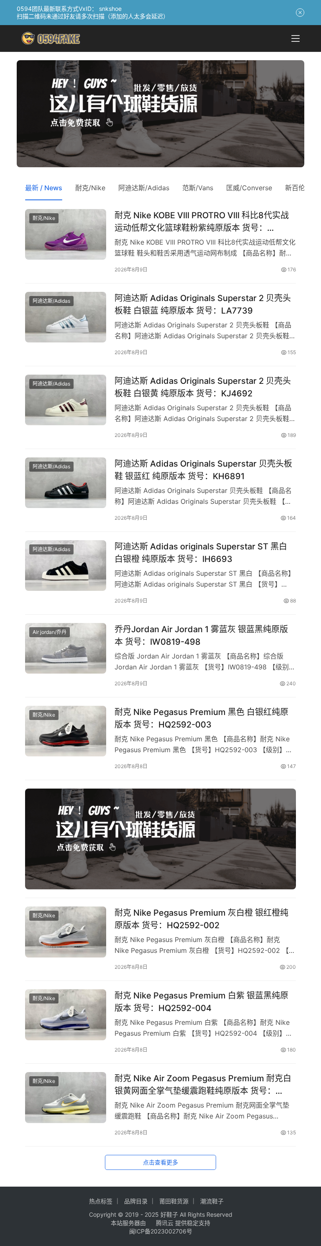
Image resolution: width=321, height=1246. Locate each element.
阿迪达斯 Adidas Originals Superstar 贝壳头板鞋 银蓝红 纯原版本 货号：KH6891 (203, 470)
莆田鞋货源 (174, 1201)
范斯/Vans (197, 188)
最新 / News (43, 188)
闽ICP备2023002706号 (160, 1231)
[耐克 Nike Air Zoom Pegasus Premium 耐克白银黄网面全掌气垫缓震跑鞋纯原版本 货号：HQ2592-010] (65, 1097)
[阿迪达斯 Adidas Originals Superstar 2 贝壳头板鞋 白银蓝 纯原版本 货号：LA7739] (65, 317)
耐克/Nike (90, 188)
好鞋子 (170, 1214)
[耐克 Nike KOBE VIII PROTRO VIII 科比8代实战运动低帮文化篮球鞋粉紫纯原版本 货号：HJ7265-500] (65, 234)
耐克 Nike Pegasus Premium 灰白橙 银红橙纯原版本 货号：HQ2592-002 (201, 919)
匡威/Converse (249, 188)
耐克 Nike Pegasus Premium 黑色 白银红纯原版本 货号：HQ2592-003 (201, 718)
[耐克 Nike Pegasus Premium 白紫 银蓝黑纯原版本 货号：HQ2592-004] (65, 1014)
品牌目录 (136, 1201)
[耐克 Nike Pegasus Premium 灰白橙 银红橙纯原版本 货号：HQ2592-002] (65, 931)
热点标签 (100, 1201)
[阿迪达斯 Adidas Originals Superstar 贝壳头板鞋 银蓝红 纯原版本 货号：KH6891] (65, 482)
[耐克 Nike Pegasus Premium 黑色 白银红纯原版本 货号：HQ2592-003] (65, 731)
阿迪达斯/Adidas (143, 188)
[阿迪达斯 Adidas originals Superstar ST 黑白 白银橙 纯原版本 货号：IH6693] (65, 565)
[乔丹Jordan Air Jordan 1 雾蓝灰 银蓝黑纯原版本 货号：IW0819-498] (65, 648)
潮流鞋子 (212, 1201)
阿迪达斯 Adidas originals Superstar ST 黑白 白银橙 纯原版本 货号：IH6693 (201, 552)
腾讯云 (164, 1222)
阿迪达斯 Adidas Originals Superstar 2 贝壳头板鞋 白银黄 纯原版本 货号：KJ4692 (203, 387)
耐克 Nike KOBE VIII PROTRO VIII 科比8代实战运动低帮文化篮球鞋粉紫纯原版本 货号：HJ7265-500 (202, 221)
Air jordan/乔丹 (49, 632)
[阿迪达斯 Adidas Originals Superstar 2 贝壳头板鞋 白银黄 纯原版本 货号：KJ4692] (65, 400)
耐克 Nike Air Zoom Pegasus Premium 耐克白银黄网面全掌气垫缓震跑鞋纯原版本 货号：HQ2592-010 (203, 1084)
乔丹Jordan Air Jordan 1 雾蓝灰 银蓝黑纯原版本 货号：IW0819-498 (201, 635)
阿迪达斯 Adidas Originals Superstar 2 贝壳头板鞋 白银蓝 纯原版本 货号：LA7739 (203, 304)
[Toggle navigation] (295, 38)
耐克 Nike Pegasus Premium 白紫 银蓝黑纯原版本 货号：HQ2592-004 (201, 1002)
